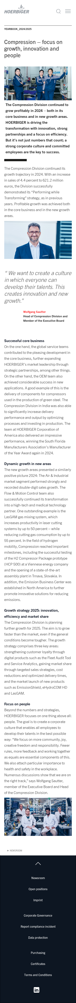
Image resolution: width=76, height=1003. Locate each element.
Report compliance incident (38, 926)
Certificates (38, 964)
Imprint (38, 900)
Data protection (38, 937)
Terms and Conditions (38, 975)
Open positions (38, 889)
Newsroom (16, 850)
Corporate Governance (38, 915)
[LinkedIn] (36, 990)
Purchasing (38, 952)
